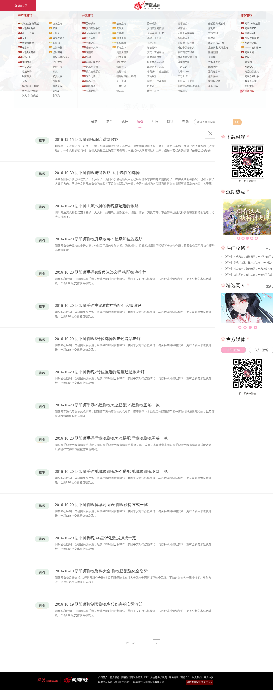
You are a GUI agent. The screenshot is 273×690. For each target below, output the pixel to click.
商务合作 (185, 677)
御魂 (140, 121)
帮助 (185, 121)
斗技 (155, 121)
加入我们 (197, 677)
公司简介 (103, 677)
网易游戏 (249, 91)
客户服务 (114, 677)
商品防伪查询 (252, 71)
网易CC (249, 66)
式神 (125, 121)
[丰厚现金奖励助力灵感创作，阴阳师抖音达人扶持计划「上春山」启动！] (247, 217)
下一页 (156, 642)
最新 (94, 121)
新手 (109, 121)
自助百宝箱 (251, 81)
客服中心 (249, 85)
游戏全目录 (21, 5)
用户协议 (208, 677)
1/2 (127, 642)
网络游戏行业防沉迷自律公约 (148, 682)
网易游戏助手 (252, 76)
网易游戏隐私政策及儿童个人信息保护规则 (144, 677)
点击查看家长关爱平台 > (200, 682)
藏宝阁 (248, 61)
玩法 (170, 121)
